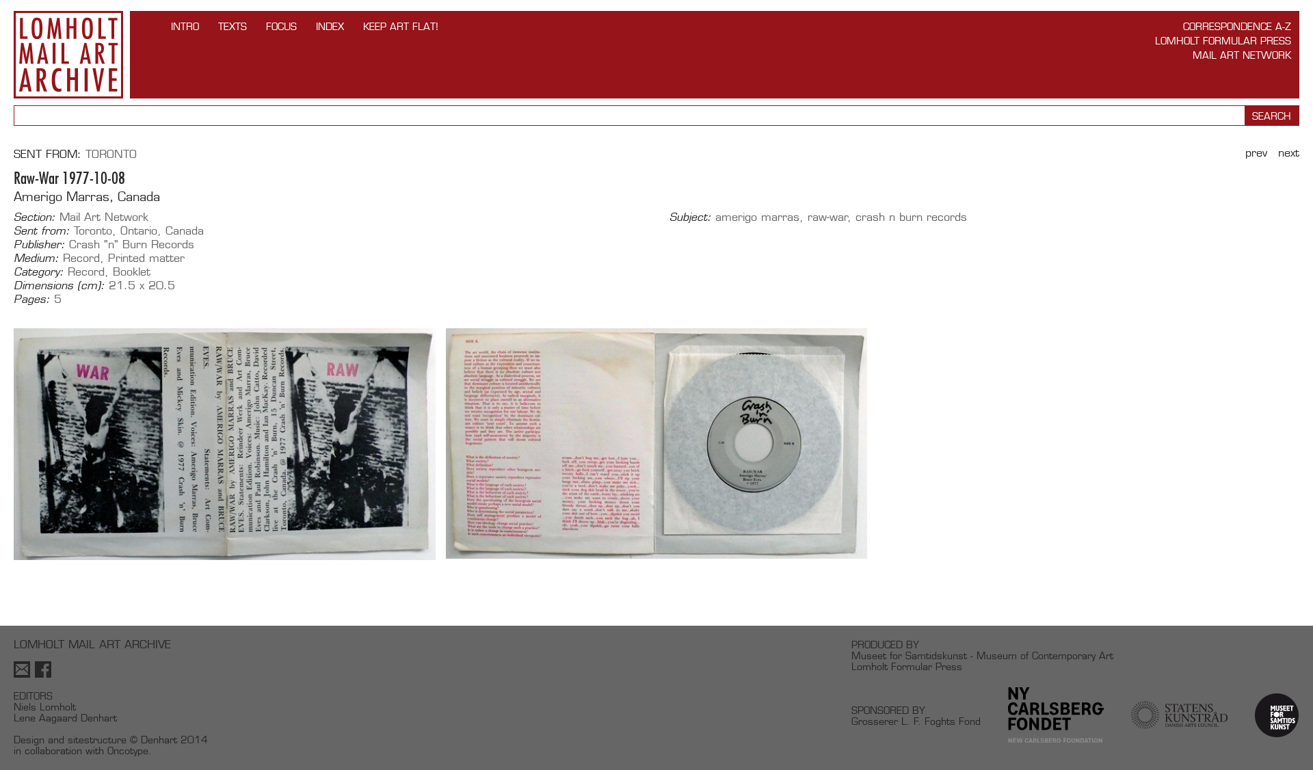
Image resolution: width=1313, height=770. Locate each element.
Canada (184, 230)
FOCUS (281, 26)
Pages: (32, 299)
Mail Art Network (1242, 55)
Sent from (45, 154)
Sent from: (42, 231)
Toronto (111, 154)
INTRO (185, 26)
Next (1288, 152)
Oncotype (127, 750)
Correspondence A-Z (1237, 26)
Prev (1256, 152)
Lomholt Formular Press (1223, 41)
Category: (39, 272)
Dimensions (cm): (59, 286)
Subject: (690, 217)
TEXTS (232, 26)
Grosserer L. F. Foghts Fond (916, 721)
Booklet (131, 271)
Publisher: (39, 245)
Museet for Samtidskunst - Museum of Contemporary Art (982, 655)
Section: (34, 217)
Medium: (36, 258)
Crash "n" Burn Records (131, 244)
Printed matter (146, 258)
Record (81, 258)
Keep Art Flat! (400, 26)
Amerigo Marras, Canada (87, 196)
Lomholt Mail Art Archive (68, 54)
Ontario (138, 230)
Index (330, 26)
